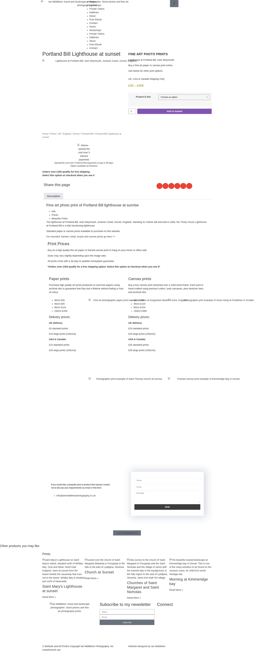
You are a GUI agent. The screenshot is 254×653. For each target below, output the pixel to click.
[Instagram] (137, 3)
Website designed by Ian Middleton (146, 646)
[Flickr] (159, 3)
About (92, 16)
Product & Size (143, 97)
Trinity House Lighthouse (193, 222)
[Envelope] (166, 3)
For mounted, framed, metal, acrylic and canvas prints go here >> (80, 236)
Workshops (95, 5)
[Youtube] (145, 3)
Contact (93, 23)
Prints (53, 134)
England (67, 134)
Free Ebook (95, 19)
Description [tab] (53, 196)
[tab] (130, 211)
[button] (159, 186)
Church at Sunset (99, 572)
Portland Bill (87, 134)
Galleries (94, 12)
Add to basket (174, 111)
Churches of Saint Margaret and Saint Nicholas (143, 587)
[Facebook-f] (130, 3)
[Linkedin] (152, 3)
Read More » (49, 597)
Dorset (76, 134)
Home (92, 1)
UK (59, 134)
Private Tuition (96, 9)
